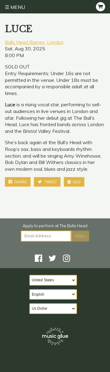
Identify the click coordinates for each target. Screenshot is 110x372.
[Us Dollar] (55, 308)
